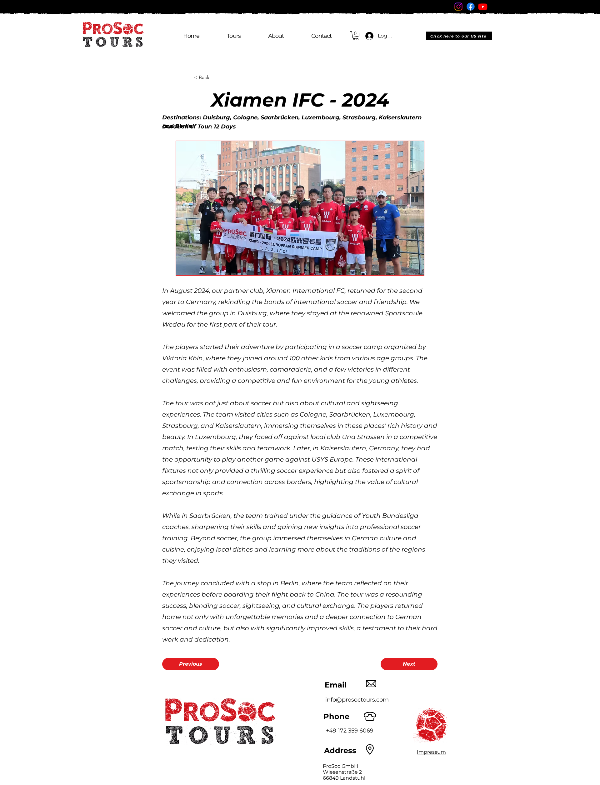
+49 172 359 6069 (349, 730)
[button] (355, 35)
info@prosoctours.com (357, 699)
